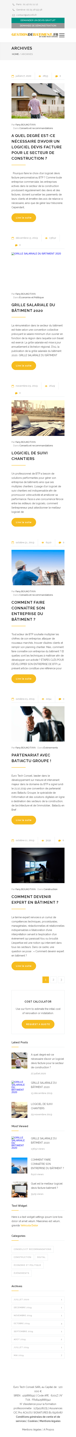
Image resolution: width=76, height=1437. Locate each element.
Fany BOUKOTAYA (26, 124)
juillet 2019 (38, 1347)
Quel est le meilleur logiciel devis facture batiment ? (47, 1185)
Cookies (33, 1421)
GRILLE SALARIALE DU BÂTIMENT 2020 (44, 1084)
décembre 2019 (38, 1307)
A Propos (48, 1429)
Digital (41, 1257)
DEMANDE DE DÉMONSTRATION (38, 25)
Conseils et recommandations (36, 128)
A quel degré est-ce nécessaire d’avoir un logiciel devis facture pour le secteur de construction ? (36, 147)
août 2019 (38, 1339)
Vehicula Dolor (29, 1225)
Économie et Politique (31, 297)
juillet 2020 (38, 1299)
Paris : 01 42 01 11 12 (27, 4)
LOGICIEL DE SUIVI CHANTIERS (41, 1106)
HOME (15, 54)
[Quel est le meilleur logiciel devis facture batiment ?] (19, 1189)
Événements (50, 747)
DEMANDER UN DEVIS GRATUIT (38, 20)
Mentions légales (50, 1421)
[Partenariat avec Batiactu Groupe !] (38, 724)
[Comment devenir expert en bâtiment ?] (38, 865)
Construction (50, 889)
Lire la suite (24, 218)
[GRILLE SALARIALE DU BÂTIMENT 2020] (38, 270)
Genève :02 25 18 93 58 (29, 9)
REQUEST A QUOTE (38, 1024)
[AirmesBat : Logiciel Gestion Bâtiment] (35, 35)
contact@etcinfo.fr (26, 15)
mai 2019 (38, 1355)
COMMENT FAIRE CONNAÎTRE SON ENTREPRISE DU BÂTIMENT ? (47, 1164)
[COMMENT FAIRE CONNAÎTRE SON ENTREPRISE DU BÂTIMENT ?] (38, 567)
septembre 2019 (38, 1331)
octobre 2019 (38, 1323)
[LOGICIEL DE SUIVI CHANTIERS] (38, 418)
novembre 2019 (38, 1315)
